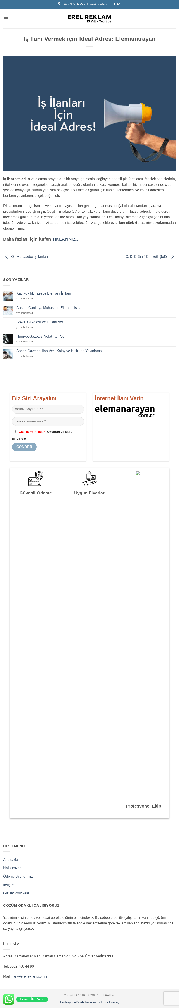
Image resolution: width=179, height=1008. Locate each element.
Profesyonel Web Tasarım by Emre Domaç (89, 1002)
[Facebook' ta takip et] (114, 4)
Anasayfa (10, 859)
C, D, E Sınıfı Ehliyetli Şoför (147, 257)
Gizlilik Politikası (16, 893)
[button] (6, 18)
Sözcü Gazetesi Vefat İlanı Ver (39, 322)
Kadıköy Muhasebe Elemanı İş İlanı (43, 293)
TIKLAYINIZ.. (65, 239)
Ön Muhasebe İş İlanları (29, 257)
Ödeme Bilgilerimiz (18, 876)
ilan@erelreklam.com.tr (29, 976)
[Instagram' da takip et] (118, 4)
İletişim (8, 885)
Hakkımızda (12, 868)
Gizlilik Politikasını (32, 431)
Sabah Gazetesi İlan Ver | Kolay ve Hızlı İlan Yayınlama (59, 351)
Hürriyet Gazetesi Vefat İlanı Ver (40, 336)
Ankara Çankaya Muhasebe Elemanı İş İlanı (50, 308)
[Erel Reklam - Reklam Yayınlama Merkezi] (89, 19)
